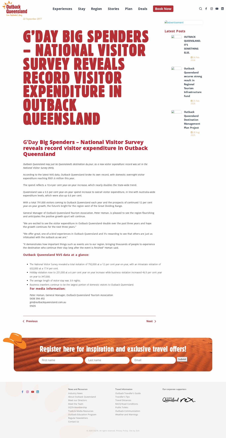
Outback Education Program (82, 414)
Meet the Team (75, 404)
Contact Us (73, 421)
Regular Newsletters (78, 418)
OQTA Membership (77, 407)
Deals (142, 8)
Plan (128, 8)
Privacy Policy (122, 430)
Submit (182, 359)
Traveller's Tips (122, 396)
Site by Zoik (134, 430)
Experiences (62, 8)
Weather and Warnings (126, 414)
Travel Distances (123, 400)
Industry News (75, 393)
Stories (113, 8)
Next (149, 321)
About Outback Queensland (82, 396)
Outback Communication (127, 411)
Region (96, 8)
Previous (32, 321)
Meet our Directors (77, 400)
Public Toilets (121, 407)
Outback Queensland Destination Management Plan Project (192, 119)
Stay (81, 8)
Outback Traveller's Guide (128, 393)
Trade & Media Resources (80, 411)
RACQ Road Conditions (126, 404)
